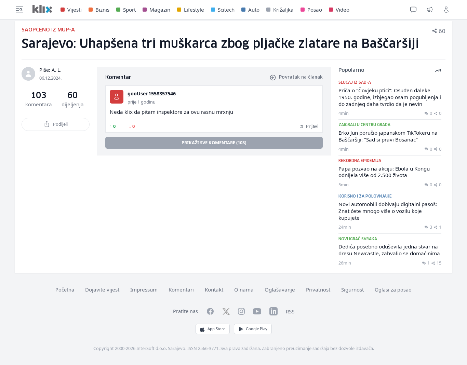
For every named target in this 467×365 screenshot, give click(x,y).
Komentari (181, 289)
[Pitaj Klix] (413, 9)
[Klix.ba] (42, 9)
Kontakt (214, 289)
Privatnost (318, 289)
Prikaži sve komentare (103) (214, 142)
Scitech (226, 9)
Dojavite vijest (102, 289)
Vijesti (74, 9)
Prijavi (311, 126)
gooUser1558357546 (152, 93)
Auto (253, 9)
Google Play (256, 328)
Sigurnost (352, 289)
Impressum (144, 289)
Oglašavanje (280, 289)
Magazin (159, 9)
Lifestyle (194, 9)
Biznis (102, 9)
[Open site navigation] (19, 9)
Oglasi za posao (393, 289)
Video (342, 9)
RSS (290, 311)
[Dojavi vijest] (430, 9)
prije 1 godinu (142, 102)
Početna (64, 289)
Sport (129, 9)
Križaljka (283, 9)
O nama (244, 289)
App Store (216, 328)
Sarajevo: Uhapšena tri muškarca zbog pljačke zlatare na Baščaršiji (220, 44)
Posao (314, 9)
